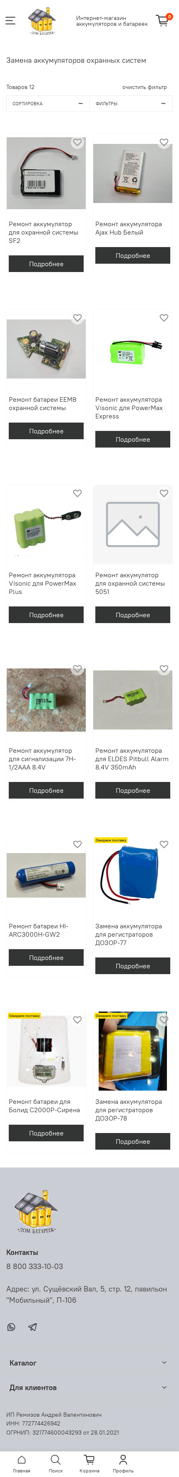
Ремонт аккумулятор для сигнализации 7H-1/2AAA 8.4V (42, 758)
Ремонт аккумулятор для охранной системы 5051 (130, 583)
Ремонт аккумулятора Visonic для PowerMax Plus (42, 583)
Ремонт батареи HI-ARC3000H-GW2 (38, 930)
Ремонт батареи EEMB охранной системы (43, 403)
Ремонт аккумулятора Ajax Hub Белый (128, 228)
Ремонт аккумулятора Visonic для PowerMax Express (129, 407)
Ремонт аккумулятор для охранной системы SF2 (43, 232)
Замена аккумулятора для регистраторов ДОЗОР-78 (128, 1109)
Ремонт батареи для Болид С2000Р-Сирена (44, 1105)
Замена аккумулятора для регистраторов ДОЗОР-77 (128, 934)
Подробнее (46, 264)
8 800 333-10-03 (34, 1266)
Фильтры (106, 103)
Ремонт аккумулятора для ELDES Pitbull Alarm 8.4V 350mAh (132, 758)
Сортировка (27, 103)
